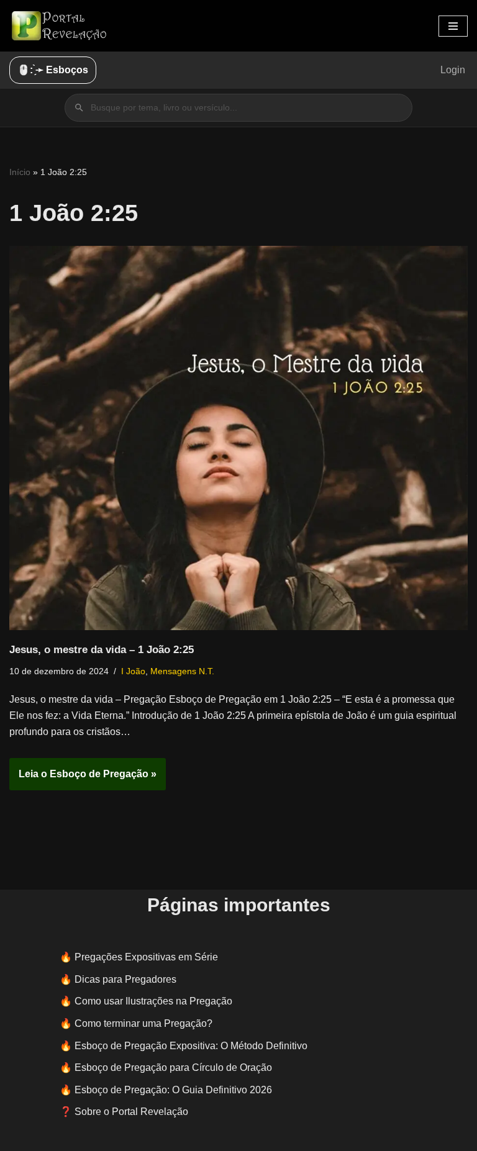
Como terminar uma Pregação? (143, 1023)
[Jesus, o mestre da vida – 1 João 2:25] (238, 438)
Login (452, 70)
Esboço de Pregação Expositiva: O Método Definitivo (191, 1045)
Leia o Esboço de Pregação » (83, 779)
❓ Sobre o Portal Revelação (124, 1111)
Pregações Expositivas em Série (146, 957)
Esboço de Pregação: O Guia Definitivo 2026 (173, 1090)
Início (19, 172)
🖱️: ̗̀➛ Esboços (52, 70)
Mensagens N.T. (182, 671)
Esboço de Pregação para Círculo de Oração (173, 1067)
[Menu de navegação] (453, 26)
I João (133, 671)
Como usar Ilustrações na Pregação (153, 1001)
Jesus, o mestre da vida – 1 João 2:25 (101, 650)
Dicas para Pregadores (125, 979)
